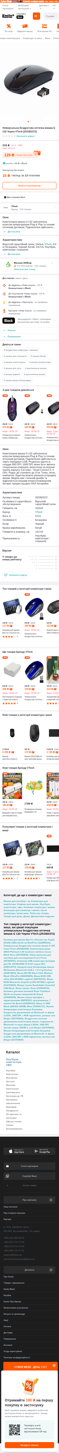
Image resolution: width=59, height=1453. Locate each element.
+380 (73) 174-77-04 (14, 1246)
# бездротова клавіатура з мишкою (21, 350)
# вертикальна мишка (35, 368)
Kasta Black (9, 1289)
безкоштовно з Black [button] (19, 288)
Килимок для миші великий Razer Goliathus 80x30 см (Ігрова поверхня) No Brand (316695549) (27, 994)
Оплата (7, 1326)
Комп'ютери (12, 1074)
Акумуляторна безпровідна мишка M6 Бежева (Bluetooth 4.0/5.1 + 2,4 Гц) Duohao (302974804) (29, 970)
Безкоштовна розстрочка (16, 1308)
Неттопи (10, 1081)
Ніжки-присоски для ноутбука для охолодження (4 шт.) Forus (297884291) (27, 958)
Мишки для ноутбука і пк (17, 901)
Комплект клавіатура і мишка (39, 907)
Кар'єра (7, 1219)
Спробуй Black (29, 1176)
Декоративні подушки (42, 916)
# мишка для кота (12, 368)
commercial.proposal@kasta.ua (19, 1259)
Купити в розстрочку (29, 185)
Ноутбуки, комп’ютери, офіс (14, 1062)
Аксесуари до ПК (14, 1096)
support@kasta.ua (13, 1255)
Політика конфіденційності (17, 1357)
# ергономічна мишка (34, 374)
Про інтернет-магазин (14, 1213)
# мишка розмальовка (40, 362)
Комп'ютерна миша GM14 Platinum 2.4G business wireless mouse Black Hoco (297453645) (27, 952)
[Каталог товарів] (36, 16)
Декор (26, 916)
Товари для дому (13, 916)
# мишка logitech (12, 374)
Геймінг (10, 1125)
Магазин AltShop (23, 263)
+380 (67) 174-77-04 (14, 1242)
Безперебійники (14, 1129)
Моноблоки (11, 1078)
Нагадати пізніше (29, 1445)
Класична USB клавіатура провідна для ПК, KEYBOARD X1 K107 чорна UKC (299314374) (29, 964)
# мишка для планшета (15, 356)
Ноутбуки (10, 1070)
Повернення (10, 1339)
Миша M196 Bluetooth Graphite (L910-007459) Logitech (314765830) (29, 982)
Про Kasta (9, 1276)
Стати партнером (7, 7)
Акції (6, 1320)
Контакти (8, 1345)
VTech (48, 244)
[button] (15, 575)
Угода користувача (13, 1351)
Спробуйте (21, 14)
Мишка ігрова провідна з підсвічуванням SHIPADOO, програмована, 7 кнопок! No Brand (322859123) (27, 1000)
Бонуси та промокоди (14, 1314)
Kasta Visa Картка (12, 1301)
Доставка (8, 1332)
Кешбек (7, 1295)
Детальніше (14, 231)
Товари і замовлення (14, 1283)
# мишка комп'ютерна (14, 362)
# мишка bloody (38, 356)
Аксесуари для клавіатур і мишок (21, 910)
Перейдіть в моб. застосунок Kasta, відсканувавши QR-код (35, 1428)
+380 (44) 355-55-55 (14, 1238)
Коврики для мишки (28, 904)
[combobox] (51, 16)
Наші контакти (11, 1207)
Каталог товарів (29, 1185)
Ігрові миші (23, 913)
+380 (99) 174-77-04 (14, 1250)
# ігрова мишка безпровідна (17, 380)
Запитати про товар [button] (24, 269)
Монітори (11, 1085)
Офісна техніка (13, 1121)
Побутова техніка (39, 913)
